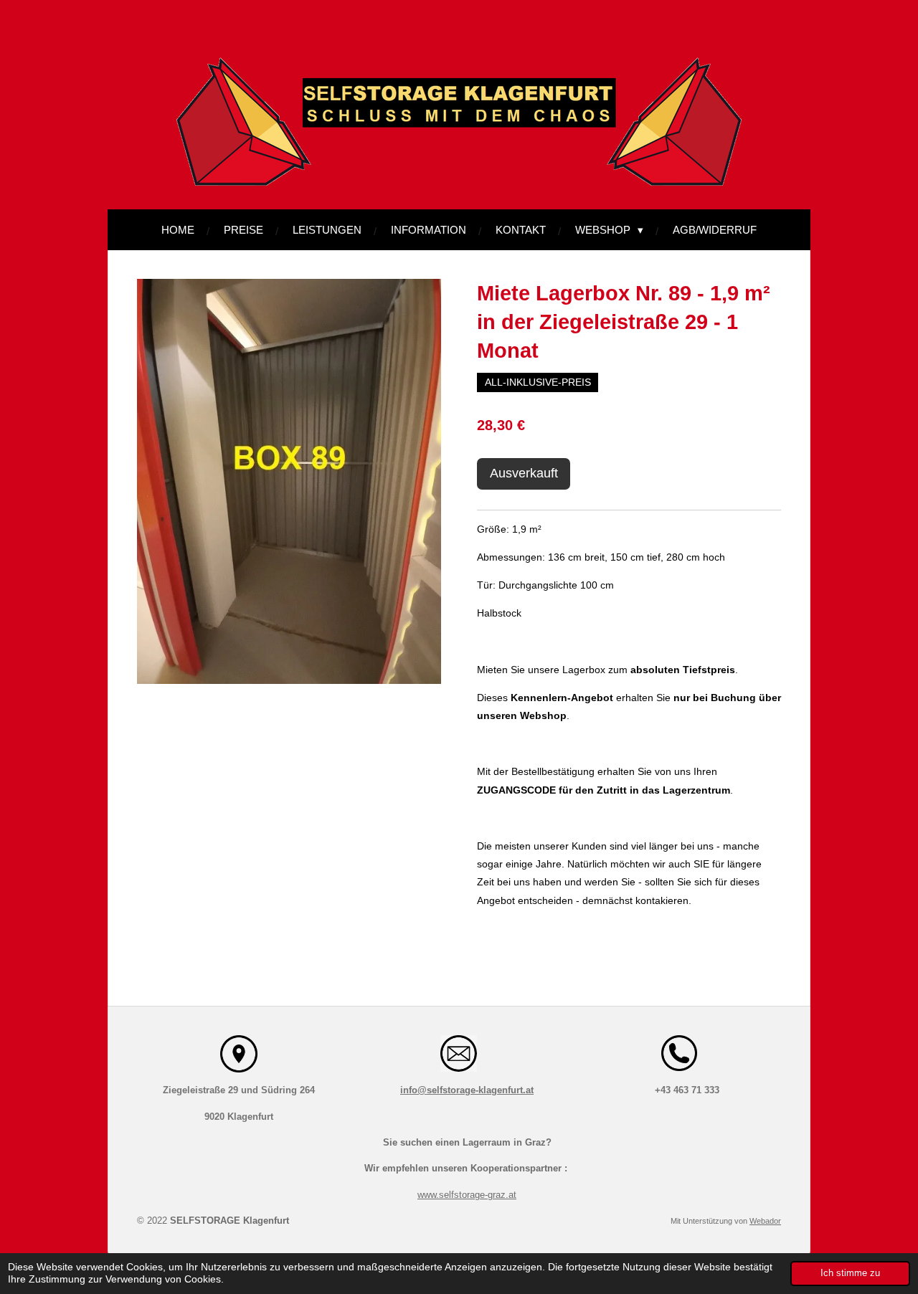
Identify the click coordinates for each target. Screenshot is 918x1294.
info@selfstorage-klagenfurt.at (467, 1090)
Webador (765, 1221)
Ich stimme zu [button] (850, 1273)
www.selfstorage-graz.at (466, 1194)
